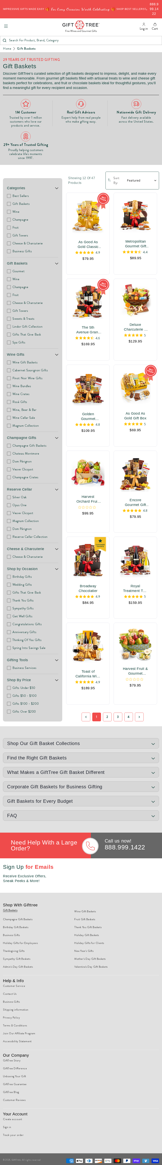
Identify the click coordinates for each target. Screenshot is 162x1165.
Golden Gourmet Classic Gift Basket (88, 416)
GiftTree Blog (11, 1092)
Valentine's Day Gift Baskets (91, 967)
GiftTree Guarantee (15, 1084)
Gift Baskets (26, 48)
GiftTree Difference (15, 1068)
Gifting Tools (17, 660)
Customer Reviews (14, 1100)
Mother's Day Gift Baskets (90, 959)
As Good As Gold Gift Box (135, 415)
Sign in (7, 1127)
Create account (12, 1119)
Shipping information (15, 1010)
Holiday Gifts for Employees (20, 943)
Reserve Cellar (19, 489)
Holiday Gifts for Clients (89, 943)
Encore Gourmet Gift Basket (135, 502)
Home (7, 48)
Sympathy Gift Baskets (16, 959)
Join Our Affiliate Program (19, 1033)
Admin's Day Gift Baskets (18, 967)
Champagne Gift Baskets (17, 919)
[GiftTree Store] (81, 26)
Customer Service (14, 986)
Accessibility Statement (17, 1041)
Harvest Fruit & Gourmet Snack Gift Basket (135, 671)
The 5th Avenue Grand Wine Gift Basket (88, 330)
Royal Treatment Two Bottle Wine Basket (135, 588)
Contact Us (10, 994)
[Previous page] (86, 717)
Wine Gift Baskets (85, 911)
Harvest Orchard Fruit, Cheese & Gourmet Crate (88, 499)
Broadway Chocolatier (88, 588)
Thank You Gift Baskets (88, 927)
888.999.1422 (125, 847)
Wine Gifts (15, 354)
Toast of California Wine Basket (88, 674)
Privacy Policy (11, 1017)
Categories (16, 188)
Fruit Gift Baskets (84, 919)
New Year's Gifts (84, 951)
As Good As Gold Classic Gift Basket (88, 244)
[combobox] (81, 40)
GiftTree (16, 1160)
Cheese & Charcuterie (25, 549)
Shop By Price (19, 680)
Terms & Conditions (15, 1025)
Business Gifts (11, 935)
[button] (6, 26)
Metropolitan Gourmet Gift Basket (135, 244)
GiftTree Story (12, 1060)
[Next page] (139, 717)
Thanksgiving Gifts (14, 951)
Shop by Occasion (22, 569)
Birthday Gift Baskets (15, 927)
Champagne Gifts (21, 438)
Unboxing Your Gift (14, 1076)
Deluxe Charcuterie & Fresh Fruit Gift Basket (135, 327)
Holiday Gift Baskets (86, 935)
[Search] (4, 40)
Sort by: (116, 180)
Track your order (13, 1135)
